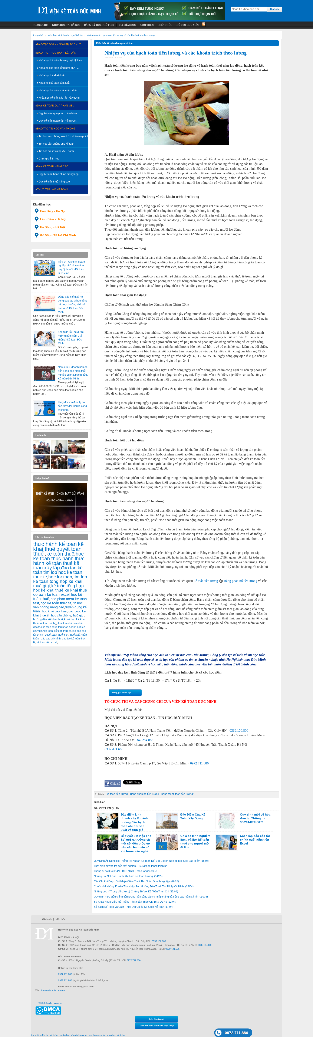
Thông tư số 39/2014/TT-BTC (125, 871)
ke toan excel (58, 594)
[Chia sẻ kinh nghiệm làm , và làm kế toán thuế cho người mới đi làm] (167, 842)
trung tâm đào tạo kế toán (44, 1035)
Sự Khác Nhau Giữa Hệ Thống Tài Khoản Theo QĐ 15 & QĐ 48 (135, 901)
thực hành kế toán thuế (59, 561)
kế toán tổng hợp (67, 585)
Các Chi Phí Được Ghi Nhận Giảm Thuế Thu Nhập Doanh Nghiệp (136, 881)
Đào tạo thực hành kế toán (56, 52)
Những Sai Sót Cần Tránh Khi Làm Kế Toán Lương (128, 876)
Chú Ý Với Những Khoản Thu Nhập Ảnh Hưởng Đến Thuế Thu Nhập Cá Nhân (144, 886)
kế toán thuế (60, 554)
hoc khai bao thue (54, 611)
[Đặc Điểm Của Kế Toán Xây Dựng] (167, 821)
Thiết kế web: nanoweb (50, 1003)
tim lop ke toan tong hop (60, 579)
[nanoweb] (60, 527)
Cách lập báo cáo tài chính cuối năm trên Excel (255, 839)
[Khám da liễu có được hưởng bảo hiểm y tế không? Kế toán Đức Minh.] (44, 338)
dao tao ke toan (42, 627)
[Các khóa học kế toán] (169, 18)
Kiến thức (61, 919)
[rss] (203, 25)
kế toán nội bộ (48, 623)
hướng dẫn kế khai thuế (48, 619)
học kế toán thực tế (55, 603)
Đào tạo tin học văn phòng (56, 128)
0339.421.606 (114, 749)
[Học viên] (59, 453)
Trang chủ (38, 35)
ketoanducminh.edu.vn (53, 990)
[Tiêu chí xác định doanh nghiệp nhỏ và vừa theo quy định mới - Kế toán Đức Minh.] (44, 268)
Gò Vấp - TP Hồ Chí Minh (58, 235)
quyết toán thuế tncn (56, 634)
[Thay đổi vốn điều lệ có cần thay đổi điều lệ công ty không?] (44, 408)
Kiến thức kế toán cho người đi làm (65, 35)
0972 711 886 (199, 763)
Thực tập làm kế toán (52, 189)
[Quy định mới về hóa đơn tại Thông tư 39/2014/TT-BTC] (226, 821)
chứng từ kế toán (43, 630)
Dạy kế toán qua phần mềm (56, 105)
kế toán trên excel (47, 642)
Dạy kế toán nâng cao (52, 166)
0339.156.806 (239, 730)
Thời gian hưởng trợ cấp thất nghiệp (130, 866)
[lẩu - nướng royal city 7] (41, 453)
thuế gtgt (78, 615)
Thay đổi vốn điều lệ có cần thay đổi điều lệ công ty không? (72, 406)
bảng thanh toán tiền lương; (177, 794)
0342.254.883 (144, 740)
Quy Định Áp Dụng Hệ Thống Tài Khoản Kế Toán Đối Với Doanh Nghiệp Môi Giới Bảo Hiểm (151, 860)
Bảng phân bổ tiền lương (240, 581)
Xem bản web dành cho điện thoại (156, 1025)
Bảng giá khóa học (121, 692)
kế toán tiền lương (206, 581)
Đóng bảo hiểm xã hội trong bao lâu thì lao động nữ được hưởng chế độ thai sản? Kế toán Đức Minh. (73, 304)
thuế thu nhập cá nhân (70, 623)
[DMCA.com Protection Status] (48, 1014)
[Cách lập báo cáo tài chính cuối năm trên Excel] (226, 842)
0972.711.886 (236, 1033)
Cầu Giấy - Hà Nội (53, 211)
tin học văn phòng (59, 615)
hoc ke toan (60, 576)
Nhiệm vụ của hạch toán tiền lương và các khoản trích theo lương (121, 35)
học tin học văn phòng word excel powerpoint (82, 1035)
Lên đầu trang (156, 1019)
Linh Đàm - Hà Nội (53, 219)
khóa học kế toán (116, 1035)
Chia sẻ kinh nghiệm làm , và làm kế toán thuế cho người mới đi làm (195, 841)
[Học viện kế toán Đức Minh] (69, 8)
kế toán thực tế (62, 630)
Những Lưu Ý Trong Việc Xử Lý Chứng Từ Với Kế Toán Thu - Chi (136, 891)
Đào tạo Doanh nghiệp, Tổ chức (59, 44)
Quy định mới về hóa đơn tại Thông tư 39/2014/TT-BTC (255, 818)
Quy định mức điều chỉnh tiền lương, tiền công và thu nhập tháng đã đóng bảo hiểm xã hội (151, 896)
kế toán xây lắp (56, 565)
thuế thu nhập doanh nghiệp (68, 627)
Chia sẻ (115, 783)
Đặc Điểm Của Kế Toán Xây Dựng (192, 816)
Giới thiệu (47, 919)
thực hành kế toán (55, 544)
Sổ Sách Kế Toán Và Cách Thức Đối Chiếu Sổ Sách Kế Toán (133, 906)
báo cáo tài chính (51, 638)
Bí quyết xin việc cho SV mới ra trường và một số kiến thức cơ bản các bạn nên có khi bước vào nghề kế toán (123, 845)
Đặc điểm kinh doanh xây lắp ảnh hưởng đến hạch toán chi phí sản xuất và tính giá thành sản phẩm (122, 824)
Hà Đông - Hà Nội (52, 227)
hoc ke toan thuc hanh (58, 556)
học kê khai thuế (48, 590)
